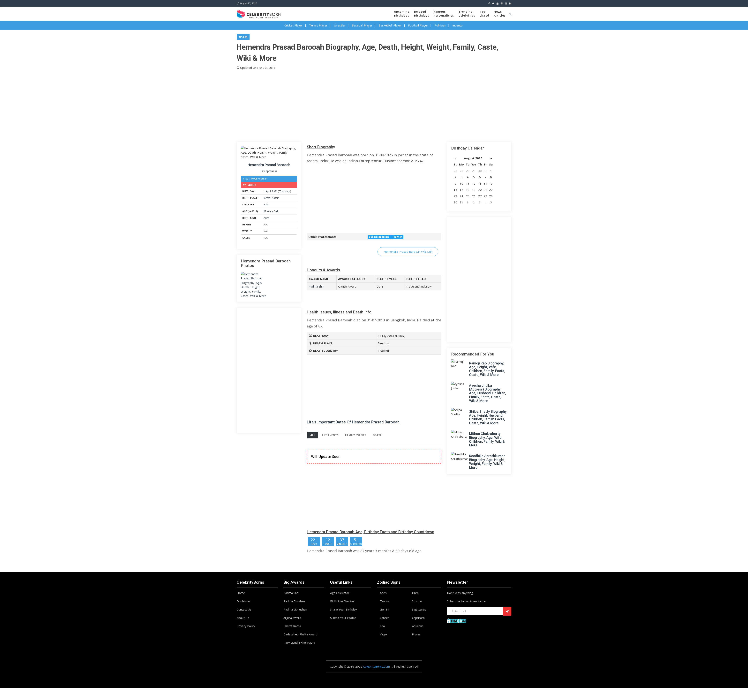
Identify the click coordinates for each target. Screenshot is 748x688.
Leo (382, 626)
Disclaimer (244, 601)
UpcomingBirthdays (401, 13)
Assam (275, 198)
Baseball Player (362, 25)
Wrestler (340, 25)
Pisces (416, 634)
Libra (415, 593)
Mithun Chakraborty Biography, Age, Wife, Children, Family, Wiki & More (487, 439)
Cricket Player (293, 25)
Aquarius (417, 626)
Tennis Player (318, 25)
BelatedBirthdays (421, 13)
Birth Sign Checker (342, 601)
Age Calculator (339, 593)
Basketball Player (390, 25)
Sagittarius (419, 609)
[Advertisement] (353, 105)
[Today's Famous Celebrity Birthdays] (259, 13)
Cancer (384, 618)
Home (241, 593)
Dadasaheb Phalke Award (300, 634)
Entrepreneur (268, 171)
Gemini (384, 609)
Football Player (418, 25)
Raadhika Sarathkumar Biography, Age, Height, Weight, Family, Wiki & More (487, 461)
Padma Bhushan (294, 601)
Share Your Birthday (343, 609)
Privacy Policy (246, 626)
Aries (266, 218)
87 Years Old (271, 211)
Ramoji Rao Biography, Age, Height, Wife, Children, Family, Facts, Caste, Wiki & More (487, 369)
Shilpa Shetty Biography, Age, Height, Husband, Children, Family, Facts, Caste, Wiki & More (488, 417)
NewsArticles (499, 13)
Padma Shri (316, 286)
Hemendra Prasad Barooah (269, 165)
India (266, 204)
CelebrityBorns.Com (376, 666)
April (268, 191)
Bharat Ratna (292, 626)
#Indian (243, 37)
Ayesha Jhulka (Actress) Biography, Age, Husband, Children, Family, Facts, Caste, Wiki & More (487, 393)
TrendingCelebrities (467, 13)
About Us (243, 618)
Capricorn (418, 618)
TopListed (484, 13)
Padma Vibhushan (295, 609)
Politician (440, 25)
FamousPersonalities (444, 13)
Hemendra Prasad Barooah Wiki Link (408, 251)
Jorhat (267, 198)
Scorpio (417, 601)
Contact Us (244, 609)
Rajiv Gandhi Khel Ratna (299, 642)
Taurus (384, 601)
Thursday (284, 191)
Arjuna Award (292, 618)
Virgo (383, 634)
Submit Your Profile (343, 618)
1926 (274, 191)
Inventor (458, 25)
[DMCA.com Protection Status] (456, 620)
